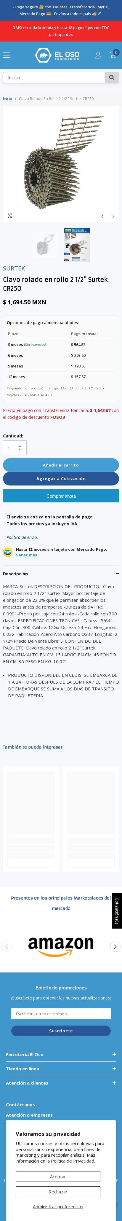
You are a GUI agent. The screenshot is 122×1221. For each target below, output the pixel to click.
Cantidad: (13, 436)
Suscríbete (61, 1031)
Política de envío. (22, 537)
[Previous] (102, 216)
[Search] (112, 77)
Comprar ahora (61, 496)
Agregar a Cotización (61, 478)
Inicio (7, 98)
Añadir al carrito (61, 465)
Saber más (26, 555)
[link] (31, 848)
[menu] (6, 55)
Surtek (14, 268)
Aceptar (58, 1176)
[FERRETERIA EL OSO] (61, 946)
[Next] (113, 216)
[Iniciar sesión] (98, 55)
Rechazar (58, 1192)
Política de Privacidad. (73, 1161)
